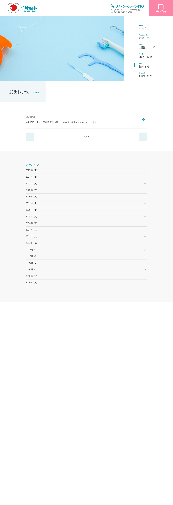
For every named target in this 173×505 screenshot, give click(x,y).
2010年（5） (32, 276)
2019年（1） (32, 203)
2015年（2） (32, 216)
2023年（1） (32, 183)
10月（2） (34, 256)
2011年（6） (32, 243)
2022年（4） (32, 190)
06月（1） (34, 269)
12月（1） (34, 249)
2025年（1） (32, 170)
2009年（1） (32, 283)
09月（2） (34, 263)
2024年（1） (32, 177)
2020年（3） (32, 197)
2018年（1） (32, 210)
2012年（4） (32, 236)
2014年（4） (32, 223)
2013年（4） (32, 230)
